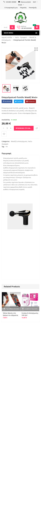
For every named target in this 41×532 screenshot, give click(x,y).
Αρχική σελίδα (7, 37)
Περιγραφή (6, 153)
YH (7, 147)
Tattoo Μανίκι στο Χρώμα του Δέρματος (10, 314)
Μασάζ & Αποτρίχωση (19, 141)
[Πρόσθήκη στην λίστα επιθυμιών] (4, 134)
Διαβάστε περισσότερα (32, 309)
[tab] (6, 153)
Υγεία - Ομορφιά (21, 37)
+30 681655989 (26, 28)
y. (7, 240)
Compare (36, 128)
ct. (12, 236)
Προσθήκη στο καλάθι (25, 128)
